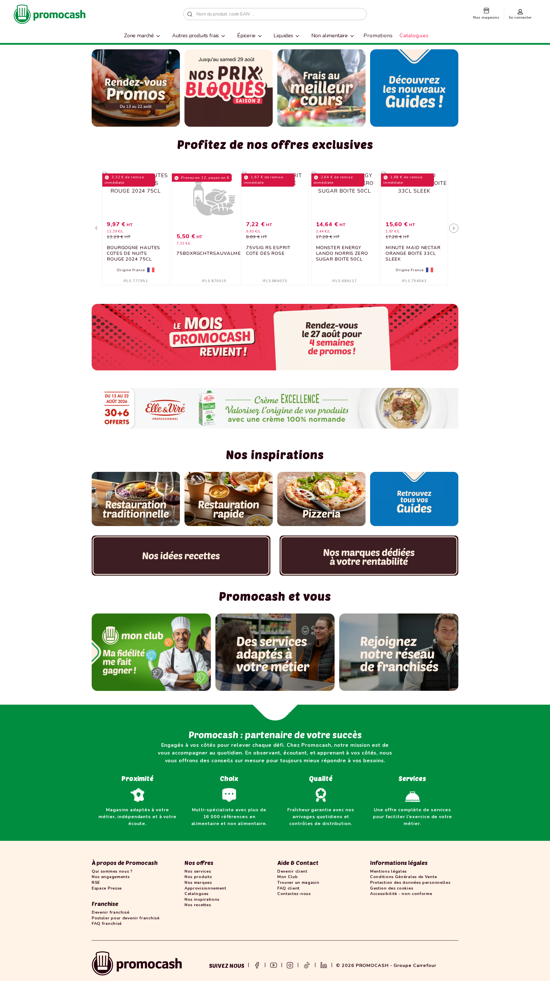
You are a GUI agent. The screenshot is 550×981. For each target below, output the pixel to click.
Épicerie (246, 35)
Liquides (283, 35)
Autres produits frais (195, 35)
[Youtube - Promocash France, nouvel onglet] (273, 964)
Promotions (378, 35)
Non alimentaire (329, 35)
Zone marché (139, 35)
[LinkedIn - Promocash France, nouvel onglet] (323, 964)
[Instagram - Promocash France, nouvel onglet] (289, 964)
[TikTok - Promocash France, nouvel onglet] (307, 964)
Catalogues (414, 35)
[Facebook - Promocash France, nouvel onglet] (257, 964)
